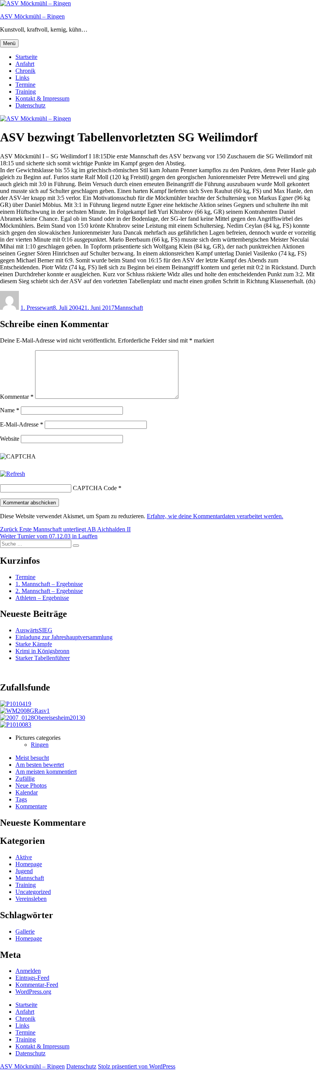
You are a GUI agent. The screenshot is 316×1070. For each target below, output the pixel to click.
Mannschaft (128, 307)
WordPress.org (33, 991)
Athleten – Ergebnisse (42, 598)
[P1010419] (15, 703)
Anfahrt (24, 63)
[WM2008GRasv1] (25, 710)
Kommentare (31, 806)
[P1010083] (15, 724)
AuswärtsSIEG (33, 630)
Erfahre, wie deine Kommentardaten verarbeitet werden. (215, 516)
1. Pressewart (36, 307)
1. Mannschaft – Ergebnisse (49, 584)
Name (9, 410)
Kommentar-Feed (36, 984)
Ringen (40, 744)
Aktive (23, 857)
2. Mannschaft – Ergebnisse (49, 591)
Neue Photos (31, 785)
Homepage (28, 864)
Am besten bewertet (39, 764)
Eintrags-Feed (32, 977)
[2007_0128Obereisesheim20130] (42, 717)
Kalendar (26, 792)
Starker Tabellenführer (42, 658)
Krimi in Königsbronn (42, 651)
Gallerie (25, 931)
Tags (21, 799)
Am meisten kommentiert (46, 771)
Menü (9, 43)
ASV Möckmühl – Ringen (32, 16)
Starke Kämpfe (33, 644)
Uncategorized (33, 892)
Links (22, 77)
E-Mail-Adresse (21, 424)
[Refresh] (12, 473)
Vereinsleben (31, 898)
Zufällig (25, 778)
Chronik (25, 70)
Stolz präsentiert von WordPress (136, 1066)
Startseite (26, 57)
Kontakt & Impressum (42, 98)
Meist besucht (32, 757)
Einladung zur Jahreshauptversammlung (64, 637)
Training (25, 91)
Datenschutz (30, 105)
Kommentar (17, 396)
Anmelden (28, 971)
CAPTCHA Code (95, 488)
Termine (25, 84)
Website (9, 438)
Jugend (24, 871)
